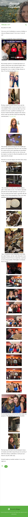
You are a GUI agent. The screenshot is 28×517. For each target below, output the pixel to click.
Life (6, 466)
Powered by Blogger (15, 509)
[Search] (26, 3)
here (5, 38)
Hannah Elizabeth (14, 5)
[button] (26, 25)
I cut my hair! (12, 116)
